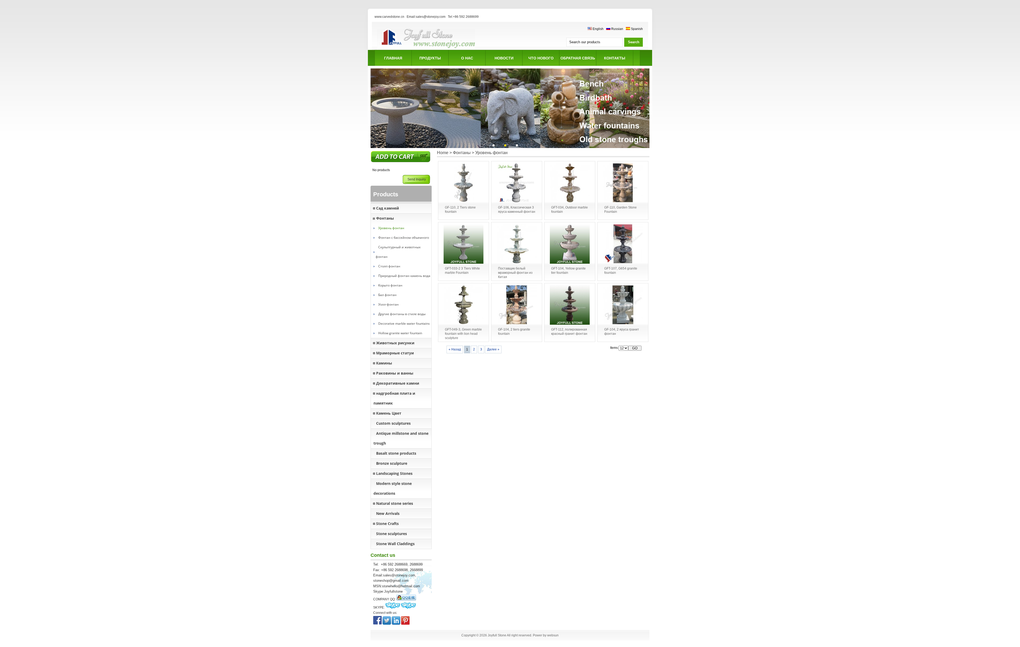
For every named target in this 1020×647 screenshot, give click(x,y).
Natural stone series (394, 503)
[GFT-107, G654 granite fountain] (623, 244)
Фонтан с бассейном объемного (403, 237)
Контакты (614, 58)
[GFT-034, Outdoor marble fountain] (570, 183)
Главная (393, 58)
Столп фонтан (389, 266)
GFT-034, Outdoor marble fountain (569, 210)
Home (442, 152)
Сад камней (387, 208)
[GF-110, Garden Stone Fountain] (623, 183)
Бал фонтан (387, 295)
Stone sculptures (391, 533)
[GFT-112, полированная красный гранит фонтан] (570, 305)
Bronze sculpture (391, 463)
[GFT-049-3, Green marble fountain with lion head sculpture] (463, 305)
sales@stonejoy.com (399, 575)
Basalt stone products (396, 453)
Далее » (493, 349)
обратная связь (577, 58)
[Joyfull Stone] (426, 49)
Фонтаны (385, 218)
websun (553, 635)
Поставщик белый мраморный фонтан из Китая (515, 273)
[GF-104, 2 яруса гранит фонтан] (623, 305)
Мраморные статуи (395, 352)
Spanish (636, 29)
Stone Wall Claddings (395, 543)
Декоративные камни (397, 383)
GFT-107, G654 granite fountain (620, 271)
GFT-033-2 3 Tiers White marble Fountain (462, 271)
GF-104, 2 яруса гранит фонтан (621, 332)
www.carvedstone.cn (389, 17)
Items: (614, 348)
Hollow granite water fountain (400, 333)
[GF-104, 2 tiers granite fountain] (516, 305)
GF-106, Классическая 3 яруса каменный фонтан (516, 210)
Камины (384, 363)
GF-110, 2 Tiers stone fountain (460, 210)
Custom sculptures (393, 423)
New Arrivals (388, 513)
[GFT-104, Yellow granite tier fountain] (570, 244)
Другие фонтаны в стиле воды (402, 314)
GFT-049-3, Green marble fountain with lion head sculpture (463, 334)
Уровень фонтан (391, 228)
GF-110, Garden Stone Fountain (620, 210)
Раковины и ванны (394, 373)
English (598, 29)
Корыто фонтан (390, 285)
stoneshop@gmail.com (391, 581)
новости (504, 58)
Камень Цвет (388, 413)
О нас (467, 58)
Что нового (541, 58)
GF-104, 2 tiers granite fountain (514, 332)
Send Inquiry (416, 179)
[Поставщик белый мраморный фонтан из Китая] (516, 244)
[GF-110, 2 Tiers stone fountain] (463, 183)
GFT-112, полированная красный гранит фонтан (569, 332)
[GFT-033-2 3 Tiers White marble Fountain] (463, 244)
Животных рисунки (395, 342)
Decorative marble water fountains (404, 323)
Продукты (430, 58)
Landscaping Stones (394, 473)
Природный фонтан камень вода (404, 275)
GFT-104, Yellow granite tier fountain (568, 271)
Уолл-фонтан (388, 304)
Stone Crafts (387, 523)
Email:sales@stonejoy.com (426, 17)
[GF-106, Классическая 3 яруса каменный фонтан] (516, 183)
